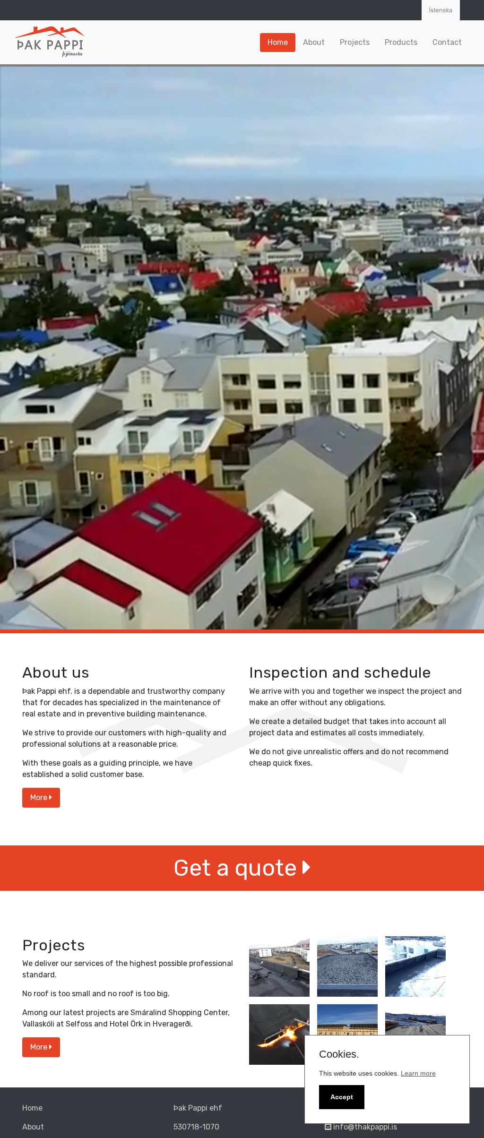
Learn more (418, 1073)
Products (401, 42)
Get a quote (237, 867)
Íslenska (440, 10)
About (314, 42)
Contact (447, 42)
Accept (341, 1097)
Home (278, 42)
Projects (355, 42)
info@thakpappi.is (364, 1126)
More (39, 797)
